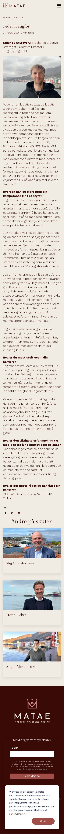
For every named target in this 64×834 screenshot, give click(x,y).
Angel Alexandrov (20, 667)
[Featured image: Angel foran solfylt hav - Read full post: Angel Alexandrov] (32, 646)
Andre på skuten (15, 17)
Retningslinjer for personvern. (34, 769)
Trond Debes (16, 615)
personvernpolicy (17, 813)
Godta (43, 821)
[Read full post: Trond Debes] (32, 595)
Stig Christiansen (20, 563)
